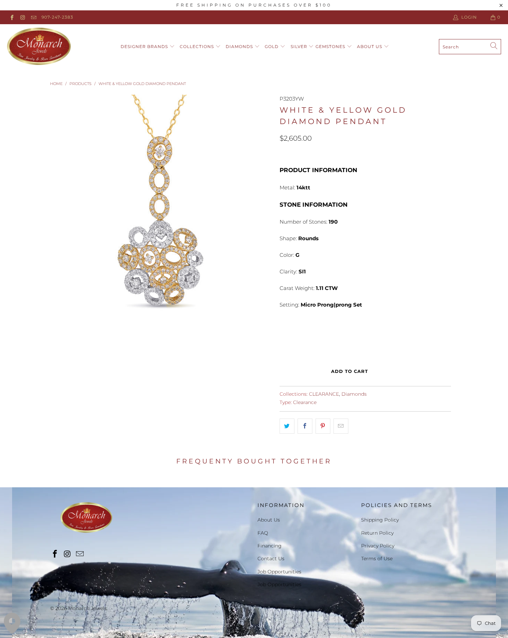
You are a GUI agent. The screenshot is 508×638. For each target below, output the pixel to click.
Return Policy (377, 533)
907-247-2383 (57, 17)
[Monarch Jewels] (39, 47)
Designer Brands (145, 46)
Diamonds (240, 46)
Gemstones (331, 46)
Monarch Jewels (87, 608)
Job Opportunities (279, 572)
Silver (300, 46)
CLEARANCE (324, 394)
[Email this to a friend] (340, 426)
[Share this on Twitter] (287, 426)
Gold (272, 46)
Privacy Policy (377, 546)
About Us (370, 46)
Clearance (305, 402)
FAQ (262, 533)
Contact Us (270, 558)
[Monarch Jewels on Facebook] (12, 17)
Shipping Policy (380, 520)
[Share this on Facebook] (305, 426)
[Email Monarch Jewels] (33, 17)
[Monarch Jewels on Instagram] (22, 17)
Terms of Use (377, 558)
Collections (197, 46)
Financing (269, 546)
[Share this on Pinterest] (323, 426)
